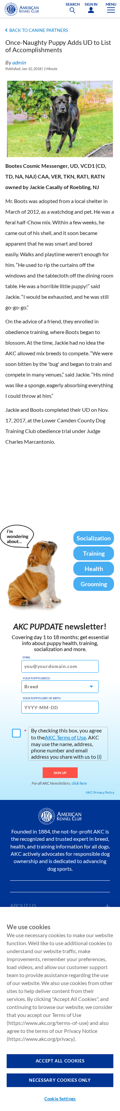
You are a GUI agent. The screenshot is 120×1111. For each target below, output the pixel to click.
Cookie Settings (60, 1098)
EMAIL (26, 657)
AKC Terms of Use (65, 737)
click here (79, 783)
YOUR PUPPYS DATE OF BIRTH (42, 698)
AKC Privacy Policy (100, 792)
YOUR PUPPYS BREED (36, 678)
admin (19, 62)
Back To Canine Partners (38, 30)
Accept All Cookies (60, 1060)
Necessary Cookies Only (60, 1080)
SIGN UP (60, 773)
